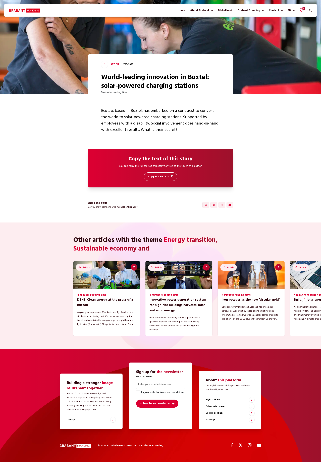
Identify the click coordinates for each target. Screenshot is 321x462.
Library (71, 420)
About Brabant (199, 10)
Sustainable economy (105, 249)
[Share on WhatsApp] (222, 205)
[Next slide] (304, 298)
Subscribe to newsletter (155, 403)
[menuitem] (181, 10)
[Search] (310, 10)
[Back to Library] (104, 64)
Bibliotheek (225, 10)
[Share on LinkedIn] (205, 205)
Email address (144, 377)
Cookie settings (214, 413)
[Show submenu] (211, 10)
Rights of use (212, 400)
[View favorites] (302, 10)
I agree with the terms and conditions (162, 393)
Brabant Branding (249, 10)
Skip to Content (160, 19)
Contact (274, 10)
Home (181, 10)
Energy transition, (191, 240)
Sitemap (210, 420)
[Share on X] (213, 205)
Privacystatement (215, 406)
